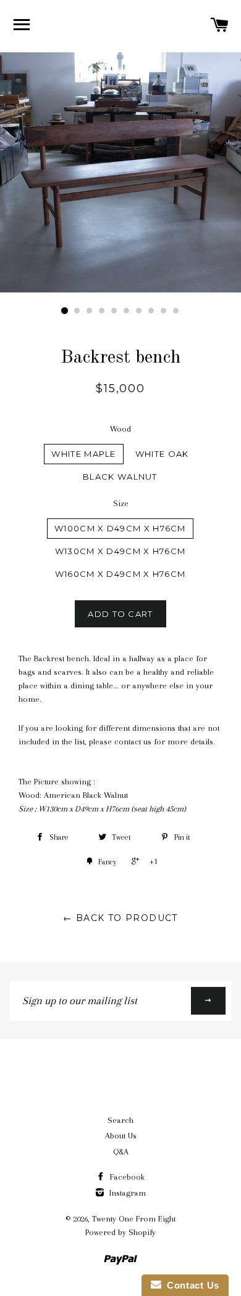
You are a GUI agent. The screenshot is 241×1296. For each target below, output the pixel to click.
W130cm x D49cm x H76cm (120, 551)
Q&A (121, 1151)
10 (176, 311)
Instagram (126, 1192)
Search (120, 1120)
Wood (120, 428)
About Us (121, 1135)
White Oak (162, 454)
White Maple (83, 454)
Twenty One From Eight (133, 1218)
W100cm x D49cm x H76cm (120, 528)
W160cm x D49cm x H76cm (120, 574)
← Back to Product (120, 918)
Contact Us (190, 1285)
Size (121, 503)
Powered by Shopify (120, 1232)
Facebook (126, 1176)
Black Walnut (120, 476)
